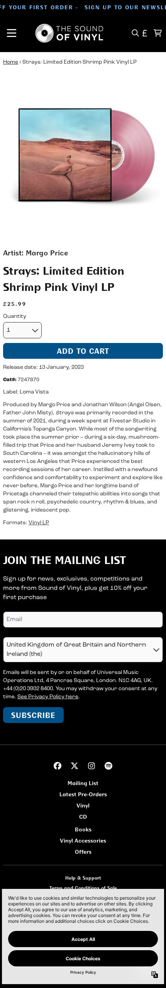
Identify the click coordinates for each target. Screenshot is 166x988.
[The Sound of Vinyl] (69, 33)
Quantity (14, 316)
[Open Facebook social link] (57, 765)
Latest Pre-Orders (83, 794)
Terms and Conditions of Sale (83, 888)
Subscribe (33, 715)
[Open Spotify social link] (108, 765)
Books (83, 829)
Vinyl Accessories (83, 840)
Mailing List (83, 783)
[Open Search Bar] (135, 33)
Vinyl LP (39, 523)
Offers (83, 851)
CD (83, 816)
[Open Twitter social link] (74, 765)
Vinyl (83, 805)
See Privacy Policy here (47, 697)
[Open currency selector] (145, 33)
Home (10, 62)
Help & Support (83, 878)
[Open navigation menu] (11, 33)
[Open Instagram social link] (91, 765)
